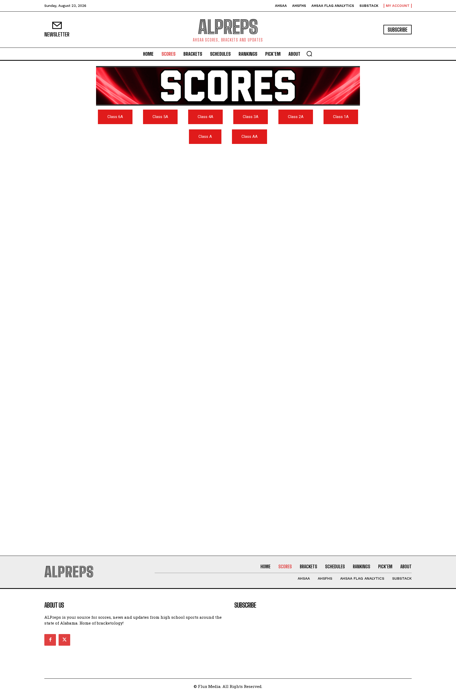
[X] (64, 640)
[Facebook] (50, 640)
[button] (309, 53)
